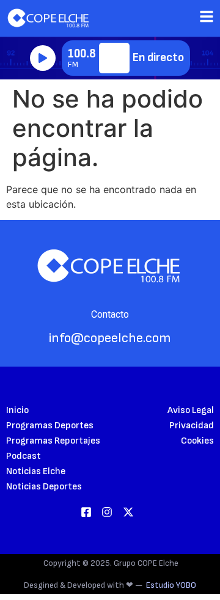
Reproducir (43, 58)
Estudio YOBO (171, 585)
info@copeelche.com (110, 338)
